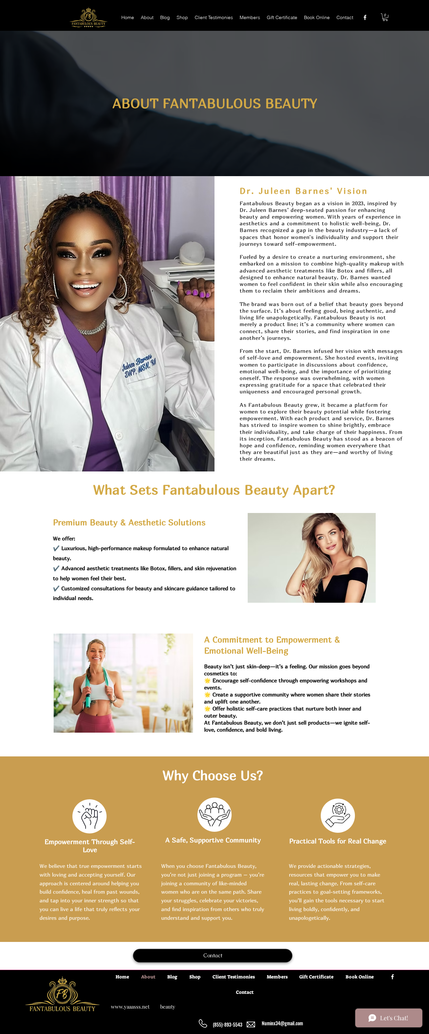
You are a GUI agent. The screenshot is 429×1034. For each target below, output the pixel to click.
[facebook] (365, 17)
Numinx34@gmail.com (282, 1023)
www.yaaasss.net (130, 1006)
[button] (385, 17)
